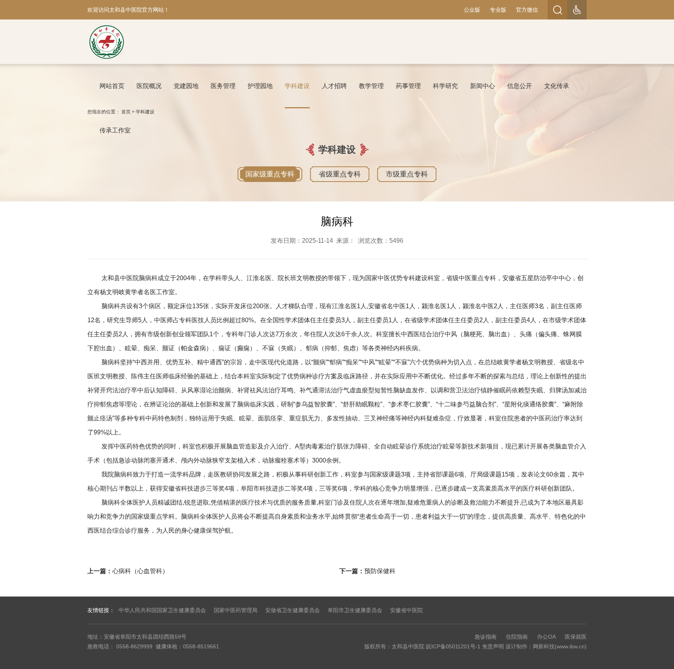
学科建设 (297, 86)
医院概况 (149, 86)
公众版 (472, 10)
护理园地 (260, 86)
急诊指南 (486, 637)
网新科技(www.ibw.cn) (560, 646)
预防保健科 (380, 571)
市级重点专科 (407, 174)
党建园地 (186, 86)
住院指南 (517, 637)
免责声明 (493, 646)
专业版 (498, 10)
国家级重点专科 (269, 174)
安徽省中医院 (406, 610)
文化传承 (556, 86)
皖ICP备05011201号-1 (453, 646)
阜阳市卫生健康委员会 (355, 610)
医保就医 (576, 637)
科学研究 (445, 86)
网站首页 (111, 86)
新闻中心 (482, 86)
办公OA (546, 637)
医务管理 (223, 86)
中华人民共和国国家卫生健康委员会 (162, 610)
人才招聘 (334, 86)
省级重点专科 (340, 174)
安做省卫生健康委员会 (292, 610)
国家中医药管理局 (235, 610)
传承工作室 (115, 130)
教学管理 (371, 86)
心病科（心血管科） (140, 571)
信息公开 (519, 86)
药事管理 (408, 86)
